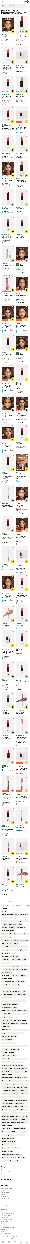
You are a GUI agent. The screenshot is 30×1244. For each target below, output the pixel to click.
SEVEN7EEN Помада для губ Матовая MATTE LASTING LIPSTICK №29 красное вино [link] (7, 181)
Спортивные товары (6, 1215)
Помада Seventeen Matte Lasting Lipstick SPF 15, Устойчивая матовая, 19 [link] (7, 68)
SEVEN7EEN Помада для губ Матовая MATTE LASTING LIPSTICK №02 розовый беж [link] (21, 296)
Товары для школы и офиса (7, 1213)
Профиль (27, 1242)
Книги (2, 1211)
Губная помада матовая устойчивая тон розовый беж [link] (22, 237)
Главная (3, 1242)
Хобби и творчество (6, 1207)
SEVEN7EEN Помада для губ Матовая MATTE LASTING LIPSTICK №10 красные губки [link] (21, 416)
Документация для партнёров (8, 1174)
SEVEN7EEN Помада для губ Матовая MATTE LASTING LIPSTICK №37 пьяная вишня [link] (7, 446)
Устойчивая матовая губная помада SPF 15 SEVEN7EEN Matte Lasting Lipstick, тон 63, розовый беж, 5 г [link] (21, 68)
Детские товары (5, 1221)
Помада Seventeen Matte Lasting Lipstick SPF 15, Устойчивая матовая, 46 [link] (7, 536)
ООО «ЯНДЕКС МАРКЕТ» (11, 1236)
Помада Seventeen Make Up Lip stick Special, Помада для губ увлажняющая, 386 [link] (22, 596)
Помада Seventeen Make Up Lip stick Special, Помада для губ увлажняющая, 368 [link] (8, 887)
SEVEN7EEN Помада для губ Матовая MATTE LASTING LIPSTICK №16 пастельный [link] (7, 386)
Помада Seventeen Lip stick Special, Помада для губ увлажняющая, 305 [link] (7, 828)
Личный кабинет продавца (7, 1169)
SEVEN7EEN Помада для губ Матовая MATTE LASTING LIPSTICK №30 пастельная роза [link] (7, 37)
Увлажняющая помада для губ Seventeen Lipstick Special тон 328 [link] (21, 769)
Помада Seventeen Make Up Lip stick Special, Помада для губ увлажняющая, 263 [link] (22, 682)
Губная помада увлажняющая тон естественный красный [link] (8, 768)
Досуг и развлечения (6, 1188)
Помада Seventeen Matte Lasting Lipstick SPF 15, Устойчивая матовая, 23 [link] (7, 97)
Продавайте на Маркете (7, 1171)
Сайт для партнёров (6, 1176)
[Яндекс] (12, 1238)
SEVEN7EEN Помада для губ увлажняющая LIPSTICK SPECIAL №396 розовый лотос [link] (21, 797)
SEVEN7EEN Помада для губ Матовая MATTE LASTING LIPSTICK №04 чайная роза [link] (7, 596)
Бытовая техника (5, 1192)
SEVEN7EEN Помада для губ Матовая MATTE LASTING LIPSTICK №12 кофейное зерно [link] (22, 326)
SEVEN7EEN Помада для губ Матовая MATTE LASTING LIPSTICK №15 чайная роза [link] (21, 537)
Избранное (15, 1242)
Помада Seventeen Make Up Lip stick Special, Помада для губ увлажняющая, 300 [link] (8, 652)
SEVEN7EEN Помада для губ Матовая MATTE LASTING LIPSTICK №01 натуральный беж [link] (7, 416)
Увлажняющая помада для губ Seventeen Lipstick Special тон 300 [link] (21, 128)
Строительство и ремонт (7, 1219)
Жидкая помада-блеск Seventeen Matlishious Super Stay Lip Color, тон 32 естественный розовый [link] (8, 296)
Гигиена (3, 1194)
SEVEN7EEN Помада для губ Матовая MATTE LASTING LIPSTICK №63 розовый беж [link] (21, 355)
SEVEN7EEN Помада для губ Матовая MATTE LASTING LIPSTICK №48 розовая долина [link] (7, 326)
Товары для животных (6, 1217)
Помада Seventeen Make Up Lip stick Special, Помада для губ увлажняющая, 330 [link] (8, 682)
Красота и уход (5, 1205)
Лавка (9, 1242)
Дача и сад (4, 1209)
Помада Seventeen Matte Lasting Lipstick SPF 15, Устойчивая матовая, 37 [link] (7, 475)
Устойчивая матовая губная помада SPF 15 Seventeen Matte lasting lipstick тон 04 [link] (21, 97)
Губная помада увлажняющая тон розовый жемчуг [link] (20, 626)
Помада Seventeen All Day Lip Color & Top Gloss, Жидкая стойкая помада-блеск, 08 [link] (21, 738)
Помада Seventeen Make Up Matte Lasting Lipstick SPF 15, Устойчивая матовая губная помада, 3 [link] (22, 37)
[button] (28, 6)
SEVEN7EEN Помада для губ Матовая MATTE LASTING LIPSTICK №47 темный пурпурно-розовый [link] (21, 266)
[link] (4, 911)
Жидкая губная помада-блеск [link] (6, 626)
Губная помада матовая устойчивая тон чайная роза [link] (8, 127)
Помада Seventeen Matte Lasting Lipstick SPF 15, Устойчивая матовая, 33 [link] (21, 385)
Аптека (3, 1202)
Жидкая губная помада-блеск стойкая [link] (7, 506)
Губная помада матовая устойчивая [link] (22, 155)
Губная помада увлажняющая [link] (19, 651)
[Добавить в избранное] (13, 17)
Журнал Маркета (5, 1233)
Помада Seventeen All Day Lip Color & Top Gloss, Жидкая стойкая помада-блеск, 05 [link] (7, 796)
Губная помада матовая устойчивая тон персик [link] (22, 445)
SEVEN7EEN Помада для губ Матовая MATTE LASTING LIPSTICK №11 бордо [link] (21, 506)
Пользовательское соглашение (8, 1227)
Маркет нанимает (5, 1231)
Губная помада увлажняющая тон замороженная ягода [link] (7, 738)
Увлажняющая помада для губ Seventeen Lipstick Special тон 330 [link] (21, 859)
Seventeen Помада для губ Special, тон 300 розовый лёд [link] (21, 475)
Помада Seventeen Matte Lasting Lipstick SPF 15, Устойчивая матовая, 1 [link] (7, 237)
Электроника (4, 1196)
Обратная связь (5, 1229)
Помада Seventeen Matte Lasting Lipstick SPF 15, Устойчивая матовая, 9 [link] (7, 355)
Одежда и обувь (5, 1198)
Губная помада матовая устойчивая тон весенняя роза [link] (8, 155)
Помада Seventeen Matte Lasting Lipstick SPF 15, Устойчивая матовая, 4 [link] (21, 181)
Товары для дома (5, 1200)
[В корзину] (13, 31)
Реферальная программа (7, 1182)
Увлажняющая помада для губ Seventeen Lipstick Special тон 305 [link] (21, 567)
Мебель (3, 1190)
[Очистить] (24, 6)
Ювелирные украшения (7, 1223)
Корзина (21, 1242)
